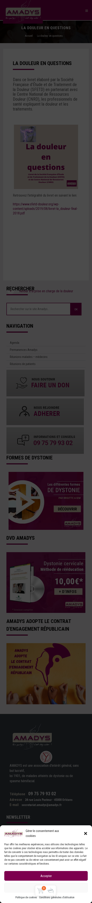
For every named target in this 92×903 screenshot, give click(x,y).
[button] (85, 833)
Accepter (46, 876)
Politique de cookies (26, 897)
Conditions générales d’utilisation (56, 897)
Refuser (46, 888)
